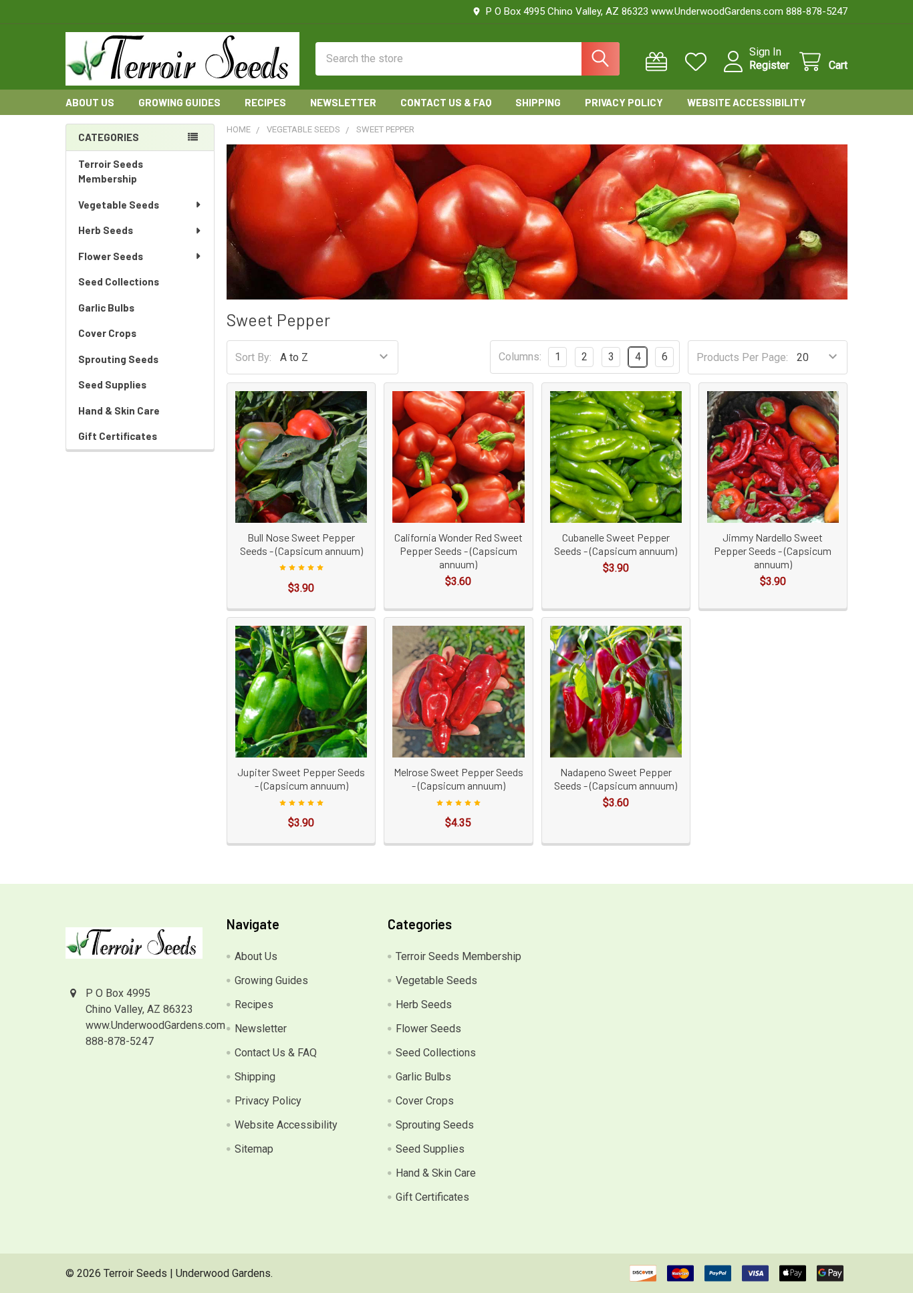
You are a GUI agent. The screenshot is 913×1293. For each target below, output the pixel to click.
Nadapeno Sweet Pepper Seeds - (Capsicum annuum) (615, 779)
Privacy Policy (624, 102)
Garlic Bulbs (106, 308)
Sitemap (254, 1149)
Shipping (538, 102)
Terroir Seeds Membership (110, 171)
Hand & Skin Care (119, 410)
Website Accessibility (746, 102)
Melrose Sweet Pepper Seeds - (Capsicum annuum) (458, 779)
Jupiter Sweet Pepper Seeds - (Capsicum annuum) (301, 779)
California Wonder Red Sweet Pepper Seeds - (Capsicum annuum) (458, 550)
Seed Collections (118, 281)
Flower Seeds (110, 256)
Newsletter (343, 102)
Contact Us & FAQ (445, 102)
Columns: (520, 356)
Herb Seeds (105, 230)
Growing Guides (179, 102)
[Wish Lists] (698, 61)
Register (769, 65)
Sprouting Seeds (118, 359)
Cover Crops (107, 333)
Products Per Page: (742, 357)
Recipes (265, 102)
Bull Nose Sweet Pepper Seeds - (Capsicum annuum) (301, 544)
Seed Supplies (112, 384)
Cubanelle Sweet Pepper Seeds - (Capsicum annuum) (615, 544)
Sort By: (253, 357)
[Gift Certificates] (659, 61)
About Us (90, 102)
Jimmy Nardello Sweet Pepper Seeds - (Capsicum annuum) (772, 550)
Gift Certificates (117, 436)
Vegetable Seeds (118, 205)
